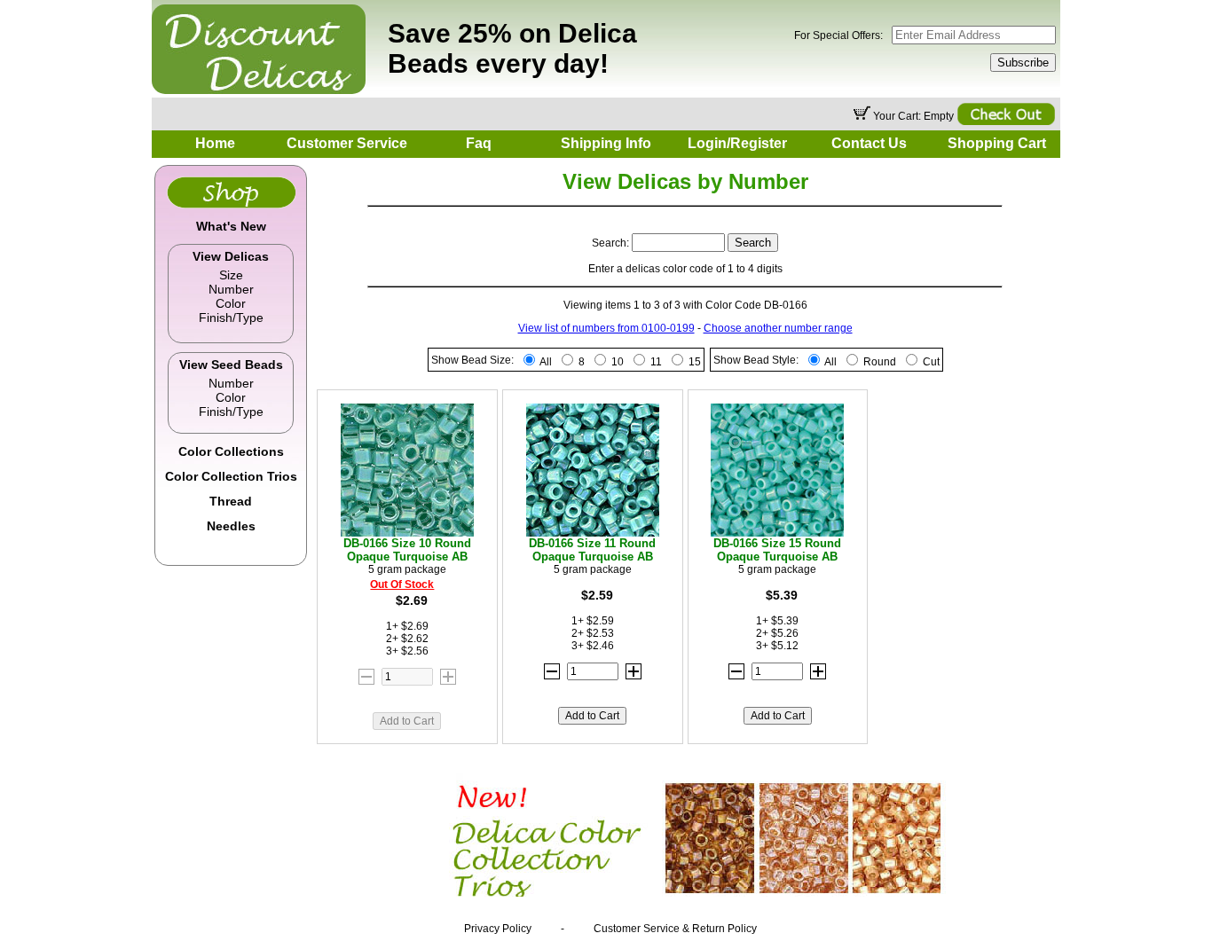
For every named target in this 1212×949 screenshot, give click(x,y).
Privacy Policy (497, 928)
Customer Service (347, 143)
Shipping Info (606, 143)
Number (231, 289)
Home (215, 143)
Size (231, 275)
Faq (479, 143)
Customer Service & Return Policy (675, 928)
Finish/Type (231, 317)
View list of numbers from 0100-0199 (606, 328)
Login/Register (737, 143)
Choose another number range (778, 328)
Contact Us (869, 143)
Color (231, 303)
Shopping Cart (997, 143)
